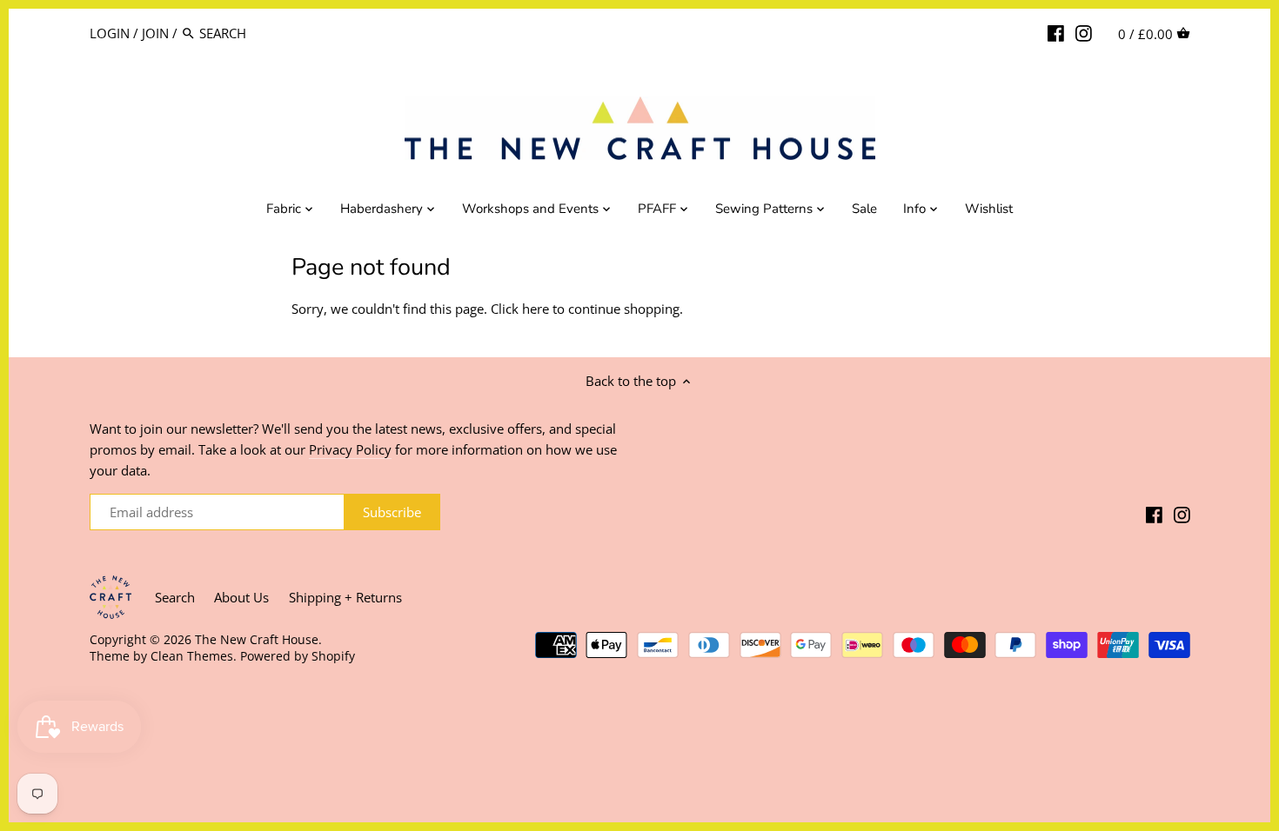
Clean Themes (192, 656)
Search (175, 597)
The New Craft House (256, 640)
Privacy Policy (350, 449)
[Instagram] (1083, 32)
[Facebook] (1056, 32)
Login (110, 33)
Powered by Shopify (297, 656)
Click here (520, 308)
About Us (241, 597)
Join (155, 33)
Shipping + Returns (345, 597)
